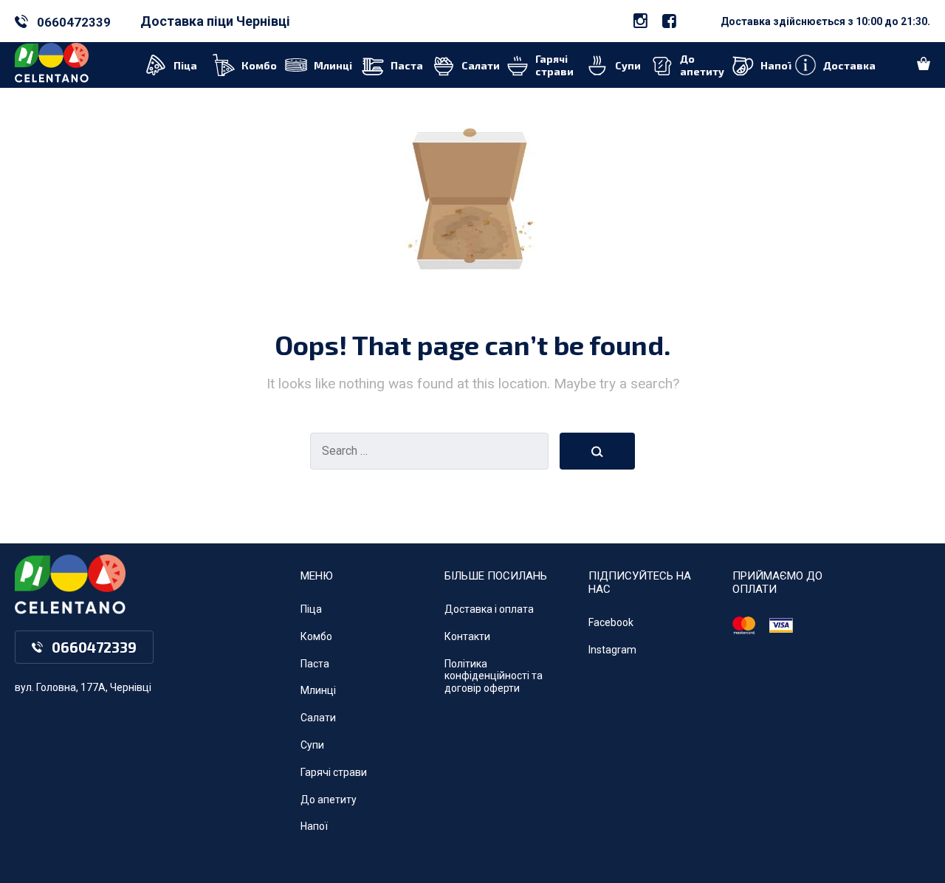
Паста (314, 664)
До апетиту (328, 799)
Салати (318, 718)
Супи (312, 745)
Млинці (318, 690)
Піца (311, 609)
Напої (314, 826)
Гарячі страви (333, 772)
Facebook (610, 622)
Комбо (316, 636)
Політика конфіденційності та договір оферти (493, 676)
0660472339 (74, 22)
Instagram (612, 650)
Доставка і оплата (489, 609)
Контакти (467, 636)
